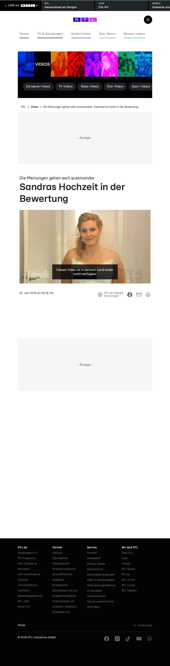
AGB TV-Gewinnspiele (101, 580)
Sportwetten (60, 558)
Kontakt (92, 553)
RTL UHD (23, 601)
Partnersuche (61, 563)
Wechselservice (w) (65, 590)
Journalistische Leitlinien (27, 588)
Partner (57, 547)
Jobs (125, 558)
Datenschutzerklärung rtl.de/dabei (101, 588)
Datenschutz (95, 569)
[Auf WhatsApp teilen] (148, 294)
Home (21, 625)
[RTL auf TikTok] (128, 638)
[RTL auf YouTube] (138, 638)
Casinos (57, 553)
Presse (126, 563)
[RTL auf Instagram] (117, 638)
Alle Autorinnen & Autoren (29, 577)
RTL (23, 107)
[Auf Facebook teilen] (129, 294)
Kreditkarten (60, 585)
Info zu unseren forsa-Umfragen (101, 604)
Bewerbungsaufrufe (30, 596)
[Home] (85, 20)
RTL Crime (128, 580)
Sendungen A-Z (28, 553)
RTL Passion (129, 590)
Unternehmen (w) (63, 601)
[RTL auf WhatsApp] (149, 638)
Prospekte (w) (61, 612)
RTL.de (22, 547)
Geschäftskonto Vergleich (62, 577)
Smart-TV (24, 606)
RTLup (126, 574)
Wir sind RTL (130, 547)
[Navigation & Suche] (148, 20)
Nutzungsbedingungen (101, 574)
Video (34, 107)
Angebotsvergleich (64, 596)
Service (92, 547)
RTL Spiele (128, 569)
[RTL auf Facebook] (106, 638)
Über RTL (127, 553)
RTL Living (128, 585)
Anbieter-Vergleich (64, 606)
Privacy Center (96, 563)
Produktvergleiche (64, 569)
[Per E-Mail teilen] (138, 294)
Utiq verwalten (96, 596)
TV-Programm (26, 558)
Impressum (94, 558)
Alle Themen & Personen (27, 566)
